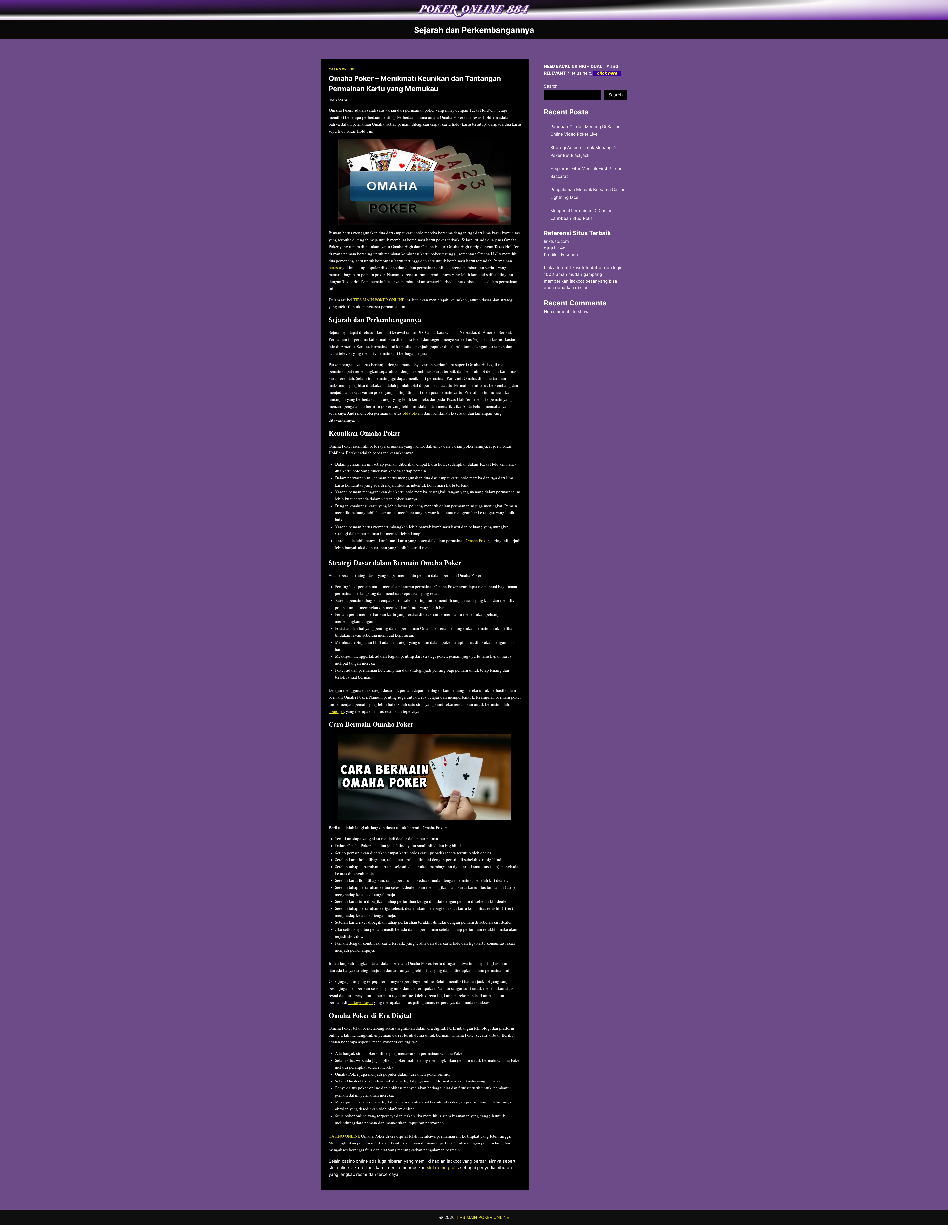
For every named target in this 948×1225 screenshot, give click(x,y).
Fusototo (581, 267)
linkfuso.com (556, 241)
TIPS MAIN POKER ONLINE (378, 300)
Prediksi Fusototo (561, 254)
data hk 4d (555, 247)
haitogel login (360, 1002)
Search (551, 86)
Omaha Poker (477, 540)
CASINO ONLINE (341, 69)
